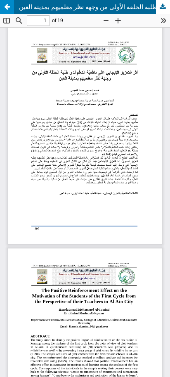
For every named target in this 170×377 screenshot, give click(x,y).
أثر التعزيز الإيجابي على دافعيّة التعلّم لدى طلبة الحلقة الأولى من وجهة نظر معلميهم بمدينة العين (94, 7)
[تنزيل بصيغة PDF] (163, 7)
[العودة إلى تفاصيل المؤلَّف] (7, 7)
